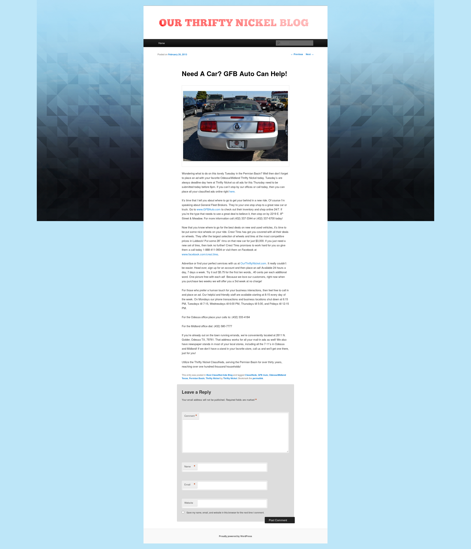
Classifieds (251, 375)
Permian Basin (197, 378)
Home (161, 43)
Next (310, 54)
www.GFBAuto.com (209, 209)
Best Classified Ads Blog (219, 375)
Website (188, 502)
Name (189, 466)
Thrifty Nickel (213, 378)
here (232, 191)
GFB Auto (263, 375)
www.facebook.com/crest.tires (200, 254)
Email (189, 484)
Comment (190, 416)
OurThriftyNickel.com (253, 263)
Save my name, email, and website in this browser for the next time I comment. (225, 512)
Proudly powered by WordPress (235, 536)
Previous (297, 54)
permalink (258, 378)
